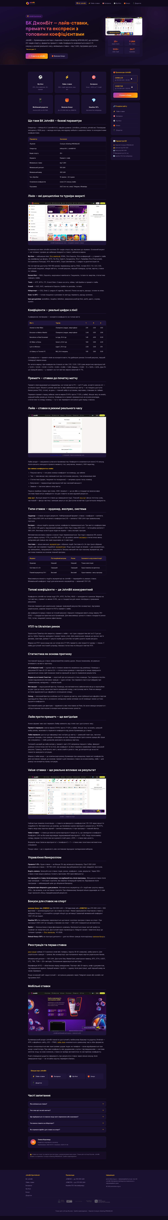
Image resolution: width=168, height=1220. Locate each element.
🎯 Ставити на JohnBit (36, 56)
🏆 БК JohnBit (81, 3)
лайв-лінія (61, 1042)
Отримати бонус (125, 95)
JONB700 (83, 908)
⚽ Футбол (117, 3)
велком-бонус (34, 908)
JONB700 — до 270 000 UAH (75, 1182)
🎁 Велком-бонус (58, 56)
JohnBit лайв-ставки (56, 455)
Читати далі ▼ (31, 49)
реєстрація (32, 952)
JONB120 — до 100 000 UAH (75, 1179)
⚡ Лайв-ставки (94, 3)
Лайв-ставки (38, 1076)
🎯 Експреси (106, 3)
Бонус (91, 1076)
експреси (83, 537)
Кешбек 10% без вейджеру (75, 1185)
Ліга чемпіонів (55, 256)
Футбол (73, 1076)
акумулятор (54, 544)
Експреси (56, 1076)
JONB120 (45, 908)
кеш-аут (31, 498)
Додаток (37, 1083)
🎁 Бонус (127, 3)
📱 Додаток (137, 3)
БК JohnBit (29, 1179)
